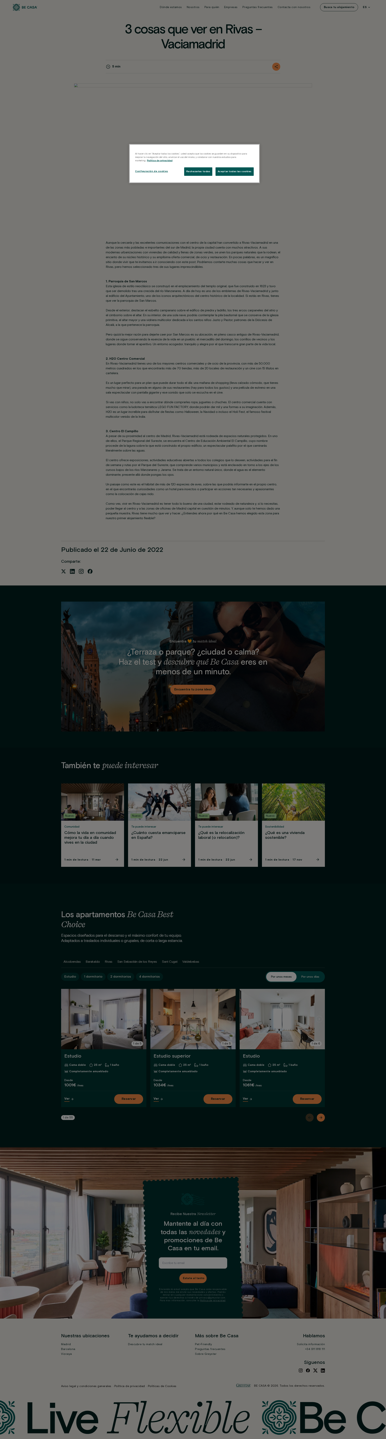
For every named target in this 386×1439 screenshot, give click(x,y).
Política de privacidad (159, 160)
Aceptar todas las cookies (235, 171)
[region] (194, 163)
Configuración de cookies (151, 171)
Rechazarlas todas (198, 171)
